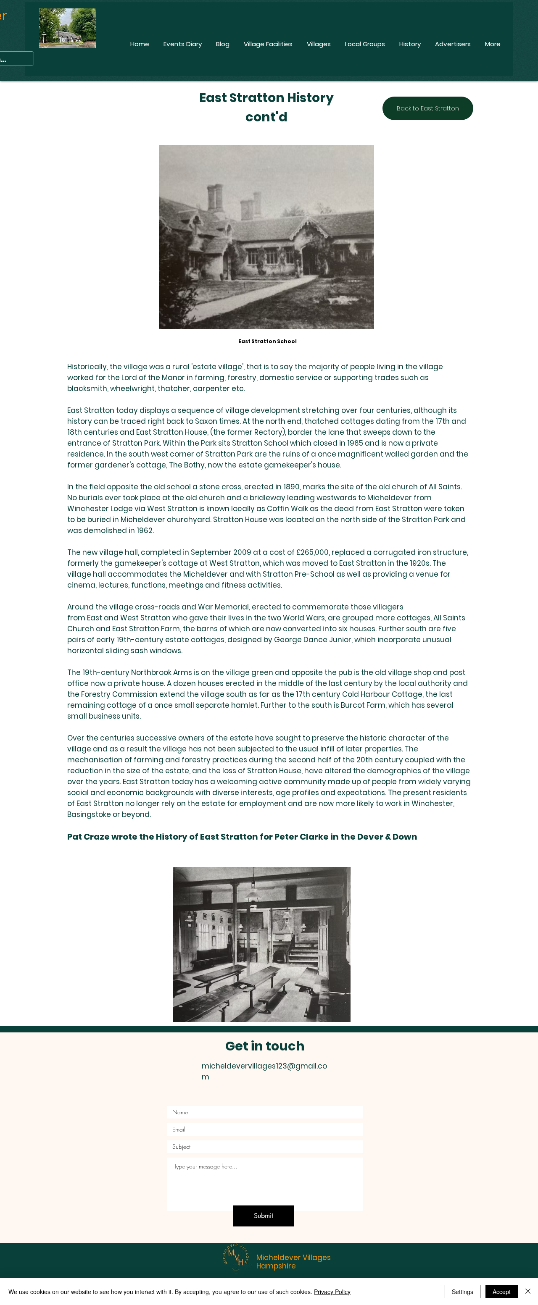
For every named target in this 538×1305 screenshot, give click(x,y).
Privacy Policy (332, 1291)
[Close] (528, 1291)
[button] (261, 944)
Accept (502, 1291)
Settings (462, 1291)
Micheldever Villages (293, 1257)
